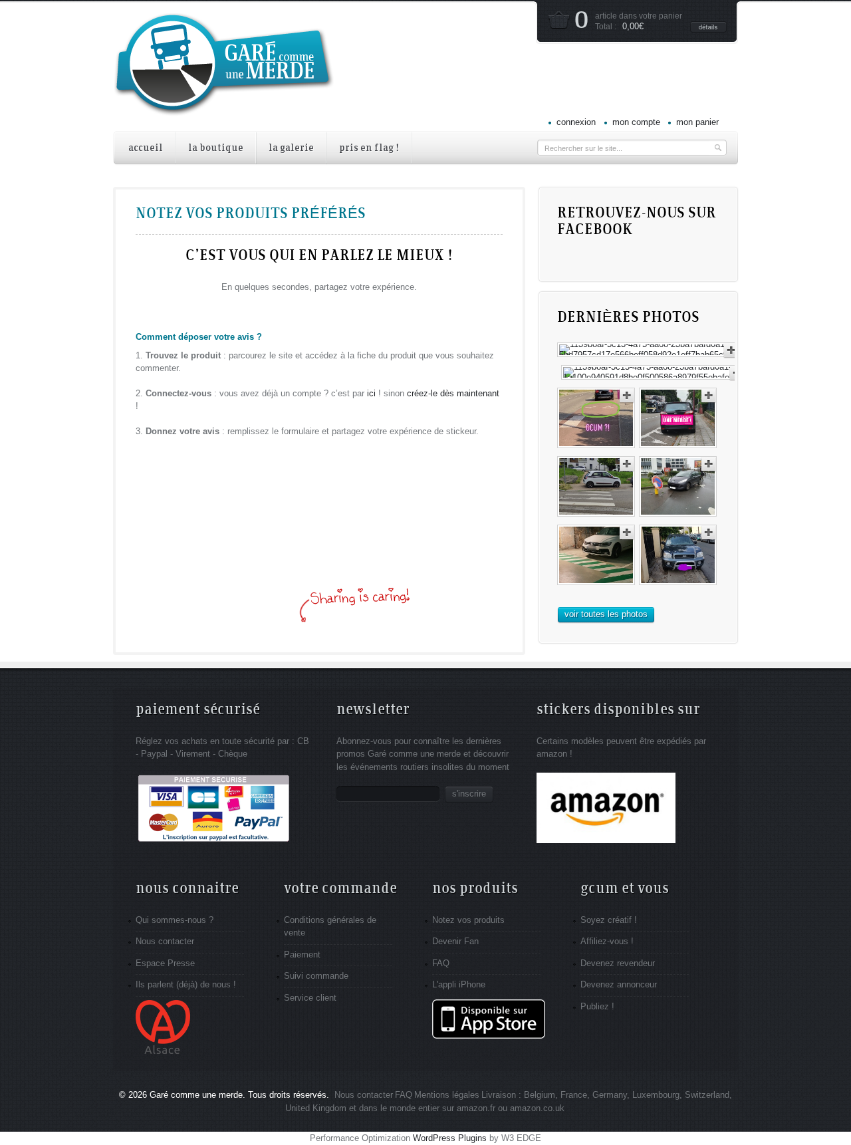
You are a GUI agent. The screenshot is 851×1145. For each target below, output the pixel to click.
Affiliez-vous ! (607, 941)
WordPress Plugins (450, 1138)
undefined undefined (326, 616)
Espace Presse (165, 963)
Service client (310, 998)
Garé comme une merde (196, 1095)
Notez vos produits (468, 920)
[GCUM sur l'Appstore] (488, 1036)
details (708, 27)
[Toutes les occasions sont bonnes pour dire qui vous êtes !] (224, 107)
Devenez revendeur (617, 963)
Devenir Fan (455, 941)
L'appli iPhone (458, 984)
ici (371, 393)
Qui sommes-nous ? (174, 920)
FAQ (440, 963)
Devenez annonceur (618, 984)
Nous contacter (165, 941)
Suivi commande (316, 976)
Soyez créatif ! (608, 920)
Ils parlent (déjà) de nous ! (186, 984)
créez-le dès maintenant (453, 393)
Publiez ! (597, 1006)
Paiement (302, 954)
